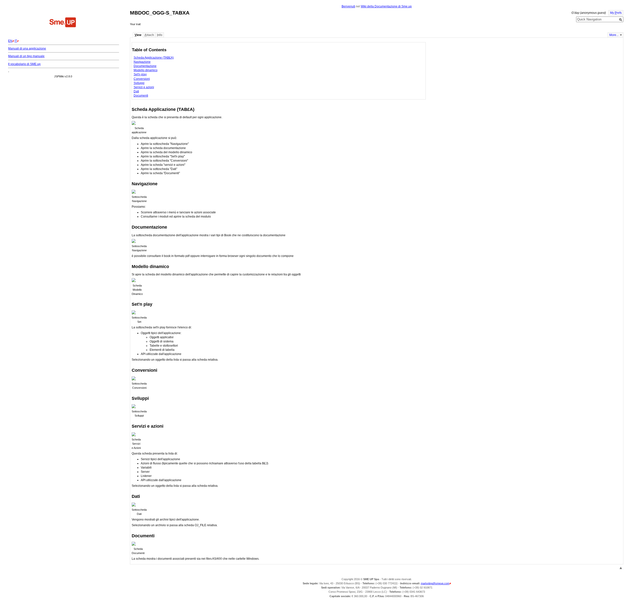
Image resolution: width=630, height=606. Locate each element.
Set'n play (140, 74)
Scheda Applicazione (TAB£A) (154, 57)
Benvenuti (348, 6)
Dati (136, 91)
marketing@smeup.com (435, 583)
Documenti (141, 95)
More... (613, 35)
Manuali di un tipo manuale (26, 56)
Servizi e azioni (144, 87)
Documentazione (145, 66)
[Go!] (621, 20)
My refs (616, 13)
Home (62, 22)
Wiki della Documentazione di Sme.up (386, 6)
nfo (159, 35)
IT (16, 41)
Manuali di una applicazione (27, 48)
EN (10, 41)
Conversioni (142, 79)
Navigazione (142, 62)
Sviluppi (139, 83)
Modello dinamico (146, 70)
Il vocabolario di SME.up (24, 64)
